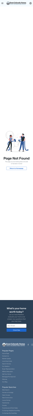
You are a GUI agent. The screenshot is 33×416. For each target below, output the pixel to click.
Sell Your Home (6, 374)
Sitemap (4, 379)
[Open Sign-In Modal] (30, 3)
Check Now (16, 330)
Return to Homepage (16, 168)
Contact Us (5, 356)
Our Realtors (6, 366)
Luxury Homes (6, 400)
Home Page (5, 353)
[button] (2, 3)
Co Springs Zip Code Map (9, 413)
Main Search (5, 390)
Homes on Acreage (7, 392)
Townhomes (5, 403)
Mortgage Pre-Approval (8, 376)
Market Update (6, 358)
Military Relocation (7, 371)
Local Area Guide (7, 361)
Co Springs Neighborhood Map (11, 410)
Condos (4, 405)
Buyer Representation (8, 369)
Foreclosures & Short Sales (10, 408)
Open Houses (6, 395)
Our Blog (4, 382)
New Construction (7, 397)
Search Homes (6, 363)
